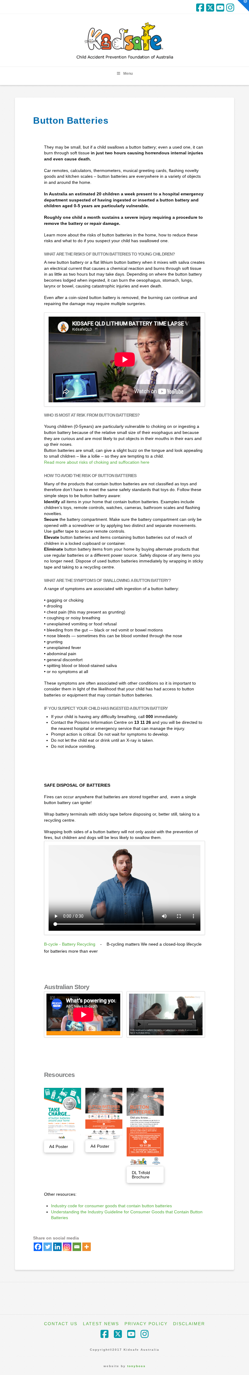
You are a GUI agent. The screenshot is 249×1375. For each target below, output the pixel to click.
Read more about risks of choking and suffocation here (96, 462)
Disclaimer (189, 1323)
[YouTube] (220, 7)
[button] (243, 6)
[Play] (139, 1024)
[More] (86, 1247)
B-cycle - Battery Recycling (69, 944)
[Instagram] (230, 7)
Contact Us (60, 1323)
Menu (128, 73)
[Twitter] (47, 1247)
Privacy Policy (146, 1323)
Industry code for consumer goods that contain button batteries (111, 1205)
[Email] (77, 1247)
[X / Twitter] (210, 7)
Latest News (101, 1323)
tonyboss (136, 1366)
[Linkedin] (57, 1247)
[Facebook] (200, 7)
